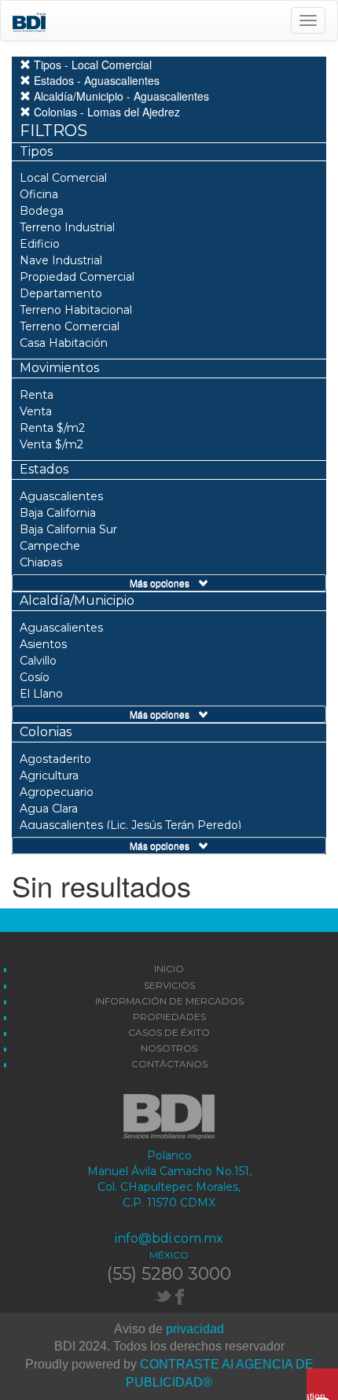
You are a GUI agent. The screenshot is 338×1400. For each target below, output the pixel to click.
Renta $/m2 (52, 428)
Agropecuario (57, 792)
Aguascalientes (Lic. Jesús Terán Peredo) (130, 825)
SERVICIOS (169, 985)
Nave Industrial (61, 260)
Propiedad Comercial (77, 277)
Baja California (58, 513)
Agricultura (49, 775)
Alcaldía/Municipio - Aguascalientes (120, 96)
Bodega (42, 211)
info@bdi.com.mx (169, 1238)
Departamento (61, 293)
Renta (36, 395)
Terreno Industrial (67, 227)
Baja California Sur (68, 529)
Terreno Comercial (69, 326)
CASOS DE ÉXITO (169, 1032)
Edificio (40, 244)
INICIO (169, 968)
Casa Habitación (64, 343)
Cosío (35, 677)
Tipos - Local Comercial (91, 64)
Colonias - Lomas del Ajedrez (105, 112)
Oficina (39, 194)
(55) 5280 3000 (169, 1273)
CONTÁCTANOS (169, 1064)
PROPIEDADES (169, 1016)
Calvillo (38, 661)
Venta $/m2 (51, 444)
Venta (36, 411)
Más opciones (164, 582)
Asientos (43, 644)
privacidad (195, 1329)
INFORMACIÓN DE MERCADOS (169, 1001)
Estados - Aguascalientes (95, 80)
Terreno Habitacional (76, 310)
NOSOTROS (169, 1048)
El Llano (41, 694)
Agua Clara (49, 808)
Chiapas (41, 562)
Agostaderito (55, 759)
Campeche (50, 546)
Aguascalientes (61, 496)
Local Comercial (63, 178)
